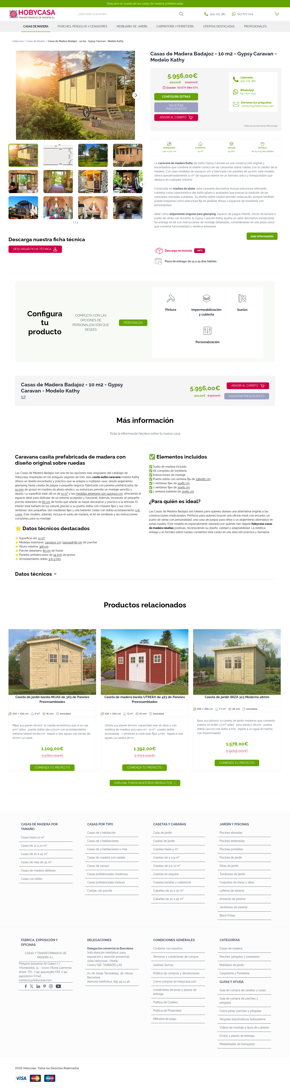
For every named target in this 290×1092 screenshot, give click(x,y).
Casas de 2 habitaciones (103, 841)
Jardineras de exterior (234, 907)
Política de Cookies (165, 1002)
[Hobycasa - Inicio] (32, 14)
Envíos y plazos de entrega (237, 1035)
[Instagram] (51, 986)
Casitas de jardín (164, 841)
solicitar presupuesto (176, 107)
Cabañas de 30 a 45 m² (168, 899)
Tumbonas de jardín (232, 874)
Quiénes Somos (163, 965)
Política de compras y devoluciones (176, 973)
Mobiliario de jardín (132, 26)
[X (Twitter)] (31, 986)
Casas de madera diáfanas (38, 870)
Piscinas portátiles (231, 849)
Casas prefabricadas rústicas (106, 882)
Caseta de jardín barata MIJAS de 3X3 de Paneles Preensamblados (52, 699)
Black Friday (227, 915)
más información (262, 236)
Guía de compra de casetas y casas (243, 990)
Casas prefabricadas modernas (107, 874)
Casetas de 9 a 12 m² (166, 865)
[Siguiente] (142, 184)
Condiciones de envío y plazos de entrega (174, 992)
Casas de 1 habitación (101, 832)
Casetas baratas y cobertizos (172, 882)
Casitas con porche (99, 890)
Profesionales (255, 26)
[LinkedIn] (38, 986)
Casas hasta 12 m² (32, 837)
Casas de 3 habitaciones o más (107, 849)
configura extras (176, 96)
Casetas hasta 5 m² (165, 849)
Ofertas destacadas (219, 26)
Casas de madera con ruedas (106, 857)
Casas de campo (98, 865)
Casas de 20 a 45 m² (34, 854)
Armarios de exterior (233, 899)
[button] (215, 14)
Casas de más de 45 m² (36, 862)
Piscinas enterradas (232, 841)
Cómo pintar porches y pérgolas (240, 1011)
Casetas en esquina (166, 874)
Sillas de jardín (229, 865)
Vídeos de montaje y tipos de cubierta (244, 1027)
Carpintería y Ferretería (175, 26)
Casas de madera (35, 26)
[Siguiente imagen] (136, 95)
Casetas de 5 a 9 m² (166, 857)
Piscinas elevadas (231, 832)
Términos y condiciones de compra (175, 956)
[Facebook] (26, 986)
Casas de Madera (35, 41)
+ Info (199, 250)
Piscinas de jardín (231, 857)
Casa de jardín (162, 832)
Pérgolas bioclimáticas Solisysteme (243, 1019)
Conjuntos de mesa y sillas (237, 882)
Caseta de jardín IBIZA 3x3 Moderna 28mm (237, 697)
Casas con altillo (31, 878)
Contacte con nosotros (167, 948)
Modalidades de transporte (237, 1044)
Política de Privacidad (167, 1010)
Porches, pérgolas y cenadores (82, 26)
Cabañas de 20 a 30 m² (168, 890)
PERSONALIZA (133, 322)
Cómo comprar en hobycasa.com (174, 981)
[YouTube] (58, 986)
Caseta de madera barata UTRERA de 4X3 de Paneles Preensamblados (144, 699)
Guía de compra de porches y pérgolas (239, 1000)
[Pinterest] (44, 986)
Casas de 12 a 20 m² (34, 845)
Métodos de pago (164, 1018)
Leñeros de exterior (232, 890)
